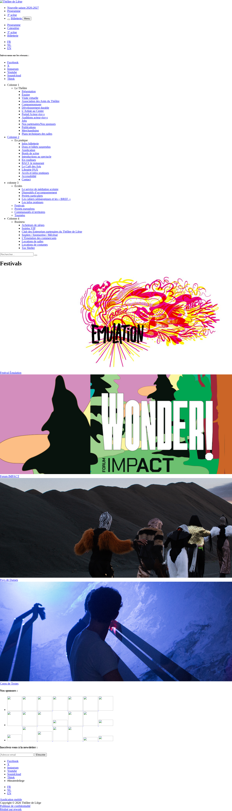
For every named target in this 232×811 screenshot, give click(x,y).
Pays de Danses (9, 579)
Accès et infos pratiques (35, 172)
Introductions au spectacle (36, 156)
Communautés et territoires (29, 212)
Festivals (19, 205)
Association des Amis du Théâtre (40, 101)
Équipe (26, 94)
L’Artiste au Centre (33, 110)
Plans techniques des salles (37, 133)
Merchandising (30, 130)
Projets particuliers (32, 195)
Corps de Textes (9, 683)
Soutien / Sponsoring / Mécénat (40, 234)
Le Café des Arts (31, 166)
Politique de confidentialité (15, 806)
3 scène (12, 14)
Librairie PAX (30, 169)
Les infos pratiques (32, 202)
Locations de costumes (35, 244)
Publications (29, 127)
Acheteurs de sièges (33, 225)
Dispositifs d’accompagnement (39, 192)
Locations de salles (32, 241)
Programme (13, 10)
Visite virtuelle (30, 97)
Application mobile (11, 799)
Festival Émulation (10, 372)
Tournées (19, 215)
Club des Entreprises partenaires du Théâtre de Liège (52, 231)
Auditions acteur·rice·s (35, 117)
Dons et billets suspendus (36, 146)
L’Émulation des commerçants (39, 238)
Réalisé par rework (11, 809)
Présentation (29, 91)
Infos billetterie (30, 143)
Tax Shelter (28, 247)
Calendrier (13, 28)
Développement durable (35, 107)
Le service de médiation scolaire (40, 189)
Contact (26, 179)
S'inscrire (40, 754)
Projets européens (24, 208)
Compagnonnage (31, 104)
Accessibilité (29, 176)
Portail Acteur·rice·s (33, 114)
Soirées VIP (29, 228)
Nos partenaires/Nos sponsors (39, 124)
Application (28, 150)
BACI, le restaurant (33, 163)
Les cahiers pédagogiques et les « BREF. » (46, 199)
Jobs (24, 120)
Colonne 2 (13, 137)
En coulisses (29, 159)
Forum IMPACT (9, 476)
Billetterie (17, 18)
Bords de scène (30, 153)
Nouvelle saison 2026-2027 (23, 7)
